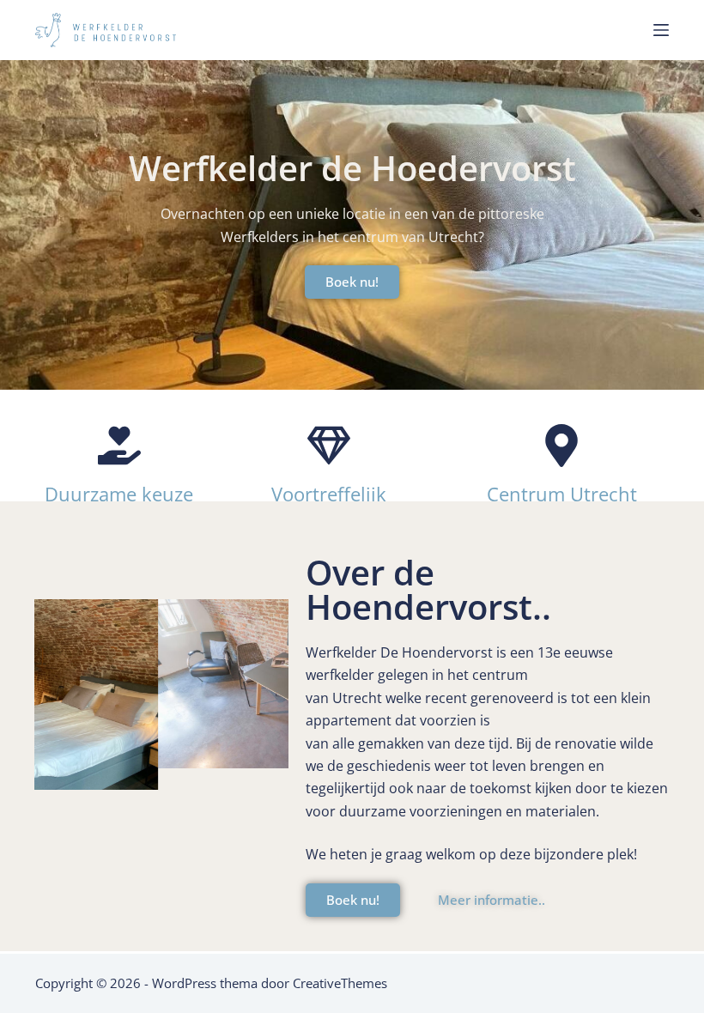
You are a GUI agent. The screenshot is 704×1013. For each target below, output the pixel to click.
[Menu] (661, 30)
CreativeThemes (340, 983)
